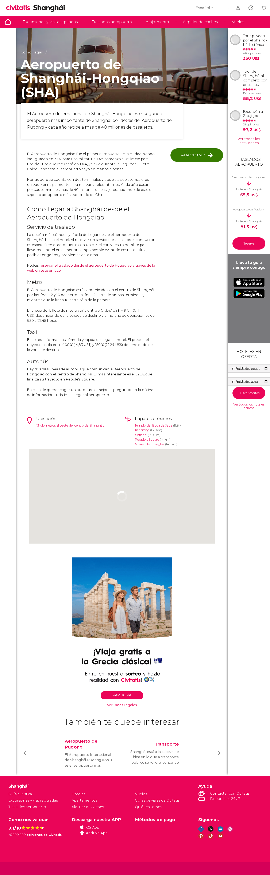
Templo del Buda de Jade (153, 425)
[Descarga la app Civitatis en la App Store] (249, 282)
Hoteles (78, 794)
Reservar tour (193, 155)
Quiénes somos (148, 807)
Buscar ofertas (248, 393)
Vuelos (238, 22)
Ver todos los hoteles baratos (249, 406)
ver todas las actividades (249, 141)
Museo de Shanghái (149, 444)
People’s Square (147, 439)
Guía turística (8, 22)
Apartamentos (84, 800)
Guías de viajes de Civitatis (157, 800)
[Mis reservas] (238, 8)
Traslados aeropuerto (112, 22)
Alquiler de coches (200, 22)
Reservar (249, 243)
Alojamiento (157, 22)
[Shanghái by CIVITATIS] (19, 8)
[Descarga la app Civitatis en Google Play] (249, 293)
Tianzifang (142, 430)
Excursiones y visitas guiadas (50, 22)
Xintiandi (141, 435)
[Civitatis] (19, 868)
